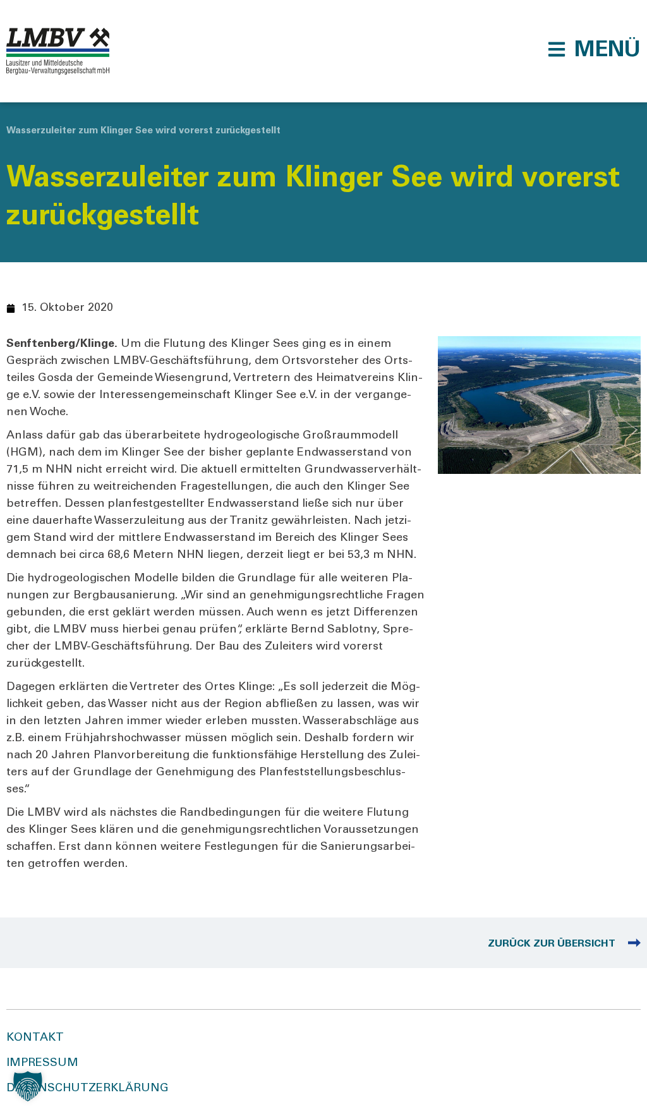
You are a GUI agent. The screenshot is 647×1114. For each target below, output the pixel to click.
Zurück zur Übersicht (551, 944)
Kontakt (35, 1038)
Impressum (42, 1063)
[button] (594, 49)
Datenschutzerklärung (87, 1088)
